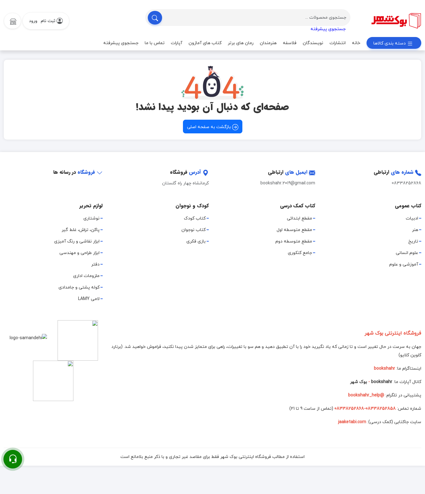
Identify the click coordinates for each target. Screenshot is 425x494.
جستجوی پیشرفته (328, 29)
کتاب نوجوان (193, 230)
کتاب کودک (195, 218)
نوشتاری (91, 218)
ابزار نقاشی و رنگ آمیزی (77, 241)
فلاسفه (290, 43)
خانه (356, 43)
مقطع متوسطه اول (294, 230)
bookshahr (381, 382)
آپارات (176, 43)
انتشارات (337, 43)
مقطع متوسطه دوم (293, 241)
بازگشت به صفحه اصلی (209, 127)
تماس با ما (155, 43)
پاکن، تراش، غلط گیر (81, 230)
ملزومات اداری (86, 276)
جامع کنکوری (300, 253)
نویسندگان (313, 43)
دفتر (95, 264)
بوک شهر (358, 382)
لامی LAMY (89, 299)
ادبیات (412, 218)
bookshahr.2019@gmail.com (287, 183)
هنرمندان (268, 43)
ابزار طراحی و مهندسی (79, 253)
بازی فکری (196, 241)
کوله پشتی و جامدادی (79, 287)
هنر (415, 230)
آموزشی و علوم (403, 264)
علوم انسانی (407, 253)
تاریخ (413, 241)
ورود (33, 21)
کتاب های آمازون (205, 43)
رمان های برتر (241, 43)
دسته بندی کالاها (390, 43)
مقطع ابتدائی (299, 218)
